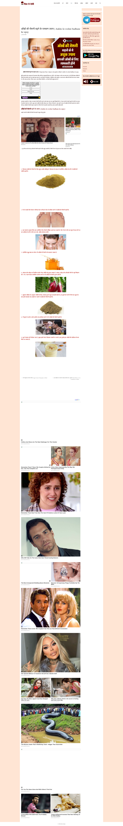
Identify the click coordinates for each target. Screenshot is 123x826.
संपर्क (96, 3)
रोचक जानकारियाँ (57, 3)
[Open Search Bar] (100, 3)
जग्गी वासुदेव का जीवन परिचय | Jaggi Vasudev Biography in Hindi (35, 377)
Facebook (85, 66)
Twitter (84, 71)
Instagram (85, 68)
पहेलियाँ (86, 3)
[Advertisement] (50, 18)
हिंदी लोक (76, 3)
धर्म (62, 3)
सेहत (71, 3)
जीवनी (67, 3)
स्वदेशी (91, 3)
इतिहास (81, 3)
